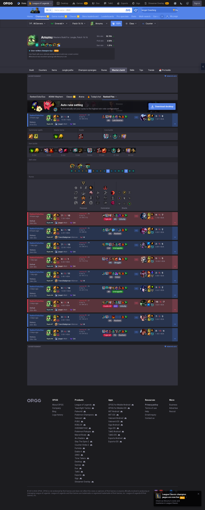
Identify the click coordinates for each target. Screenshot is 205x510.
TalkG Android (114, 431)
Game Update (159, 16)
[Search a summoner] (128, 10)
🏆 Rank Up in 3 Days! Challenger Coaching (177, 10)
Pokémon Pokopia (83, 431)
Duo (76, 468)
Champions (42, 16)
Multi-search (144, 16)
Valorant (78, 418)
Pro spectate (123, 16)
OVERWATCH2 (81, 428)
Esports (78, 475)
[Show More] (175, 3)
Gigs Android (114, 425)
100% (118, 23)
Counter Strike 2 (82, 445)
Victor (117, 277)
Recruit (172, 411)
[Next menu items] (162, 16)
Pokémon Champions (84, 415)
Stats (133, 16)
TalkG (77, 472)
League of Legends (40, 3)
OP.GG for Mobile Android (119, 405)
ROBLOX (78, 425)
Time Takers (80, 458)
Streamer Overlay (82, 482)
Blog (54, 411)
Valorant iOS (113, 421)
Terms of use (151, 408)
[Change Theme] (181, 3)
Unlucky (122, 219)
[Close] (198, 494)
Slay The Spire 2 (82, 441)
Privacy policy (151, 405)
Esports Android (115, 438)
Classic (74, 16)
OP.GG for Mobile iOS (117, 408)
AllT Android (113, 411)
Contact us (150, 418)
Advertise (173, 408)
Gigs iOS (112, 428)
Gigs (77, 478)
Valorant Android (115, 418)
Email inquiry (150, 415)
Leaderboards (107, 16)
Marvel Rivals (80, 435)
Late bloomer (118, 120)
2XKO (77, 455)
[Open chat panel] (203, 66)
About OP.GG (57, 405)
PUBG (77, 421)
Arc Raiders (80, 438)
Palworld (78, 411)
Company (56, 408)
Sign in (197, 3)
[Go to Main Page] (8, 3)
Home (30, 16)
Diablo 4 (78, 451)
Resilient (117, 234)
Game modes (59, 16)
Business (173, 405)
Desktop (78, 462)
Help (147, 411)
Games (78, 465)
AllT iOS (111, 415)
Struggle (117, 263)
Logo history (57, 415)
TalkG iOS (112, 435)
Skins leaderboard (90, 16)
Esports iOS (113, 441)
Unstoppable (117, 248)
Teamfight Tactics (83, 408)
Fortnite (78, 448)
